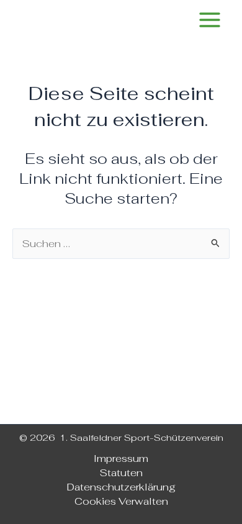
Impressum (121, 458)
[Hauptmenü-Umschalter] (209, 20)
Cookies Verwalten (121, 501)
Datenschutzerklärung (121, 487)
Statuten (121, 472)
